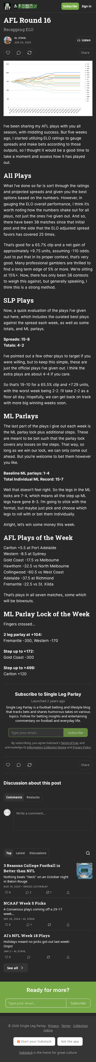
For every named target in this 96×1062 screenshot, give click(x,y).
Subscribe (70, 6)
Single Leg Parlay (35, 886)
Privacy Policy (82, 747)
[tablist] (23, 797)
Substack (26, 1052)
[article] (48, 879)
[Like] (8, 52)
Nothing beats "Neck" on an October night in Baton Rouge (36, 879)
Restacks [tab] (33, 797)
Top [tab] (8, 853)
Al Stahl (20, 38)
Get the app (70, 1041)
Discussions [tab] (37, 853)
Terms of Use (69, 743)
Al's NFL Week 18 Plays (27, 935)
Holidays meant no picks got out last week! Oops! (36, 943)
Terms (66, 1026)
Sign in (87, 6)
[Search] (87, 853)
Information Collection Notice (46, 747)
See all (12, 968)
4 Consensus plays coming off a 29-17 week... (33, 911)
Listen (86, 40)
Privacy (53, 1026)
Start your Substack (36, 1041)
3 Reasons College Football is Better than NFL (32, 868)
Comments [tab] (14, 797)
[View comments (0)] (18, 52)
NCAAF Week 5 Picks (25, 903)
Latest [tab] (20, 853)
